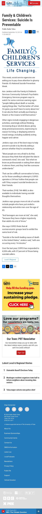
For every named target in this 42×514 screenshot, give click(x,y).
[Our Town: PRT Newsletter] (21, 324)
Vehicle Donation (10, 480)
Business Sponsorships (12, 433)
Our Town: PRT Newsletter (21, 339)
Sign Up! (21, 352)
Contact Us (8, 443)
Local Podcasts (9, 457)
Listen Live (7, 452)
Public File (7, 471)
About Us (7, 428)
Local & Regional (10, 259)
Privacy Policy (9, 466)
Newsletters (8, 461)
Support (7, 475)
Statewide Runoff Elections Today (19, 370)
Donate (35, 3)
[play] (3, 511)
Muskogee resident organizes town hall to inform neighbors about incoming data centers (22, 380)
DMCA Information (10, 447)
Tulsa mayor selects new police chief (20, 390)
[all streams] (39, 511)
